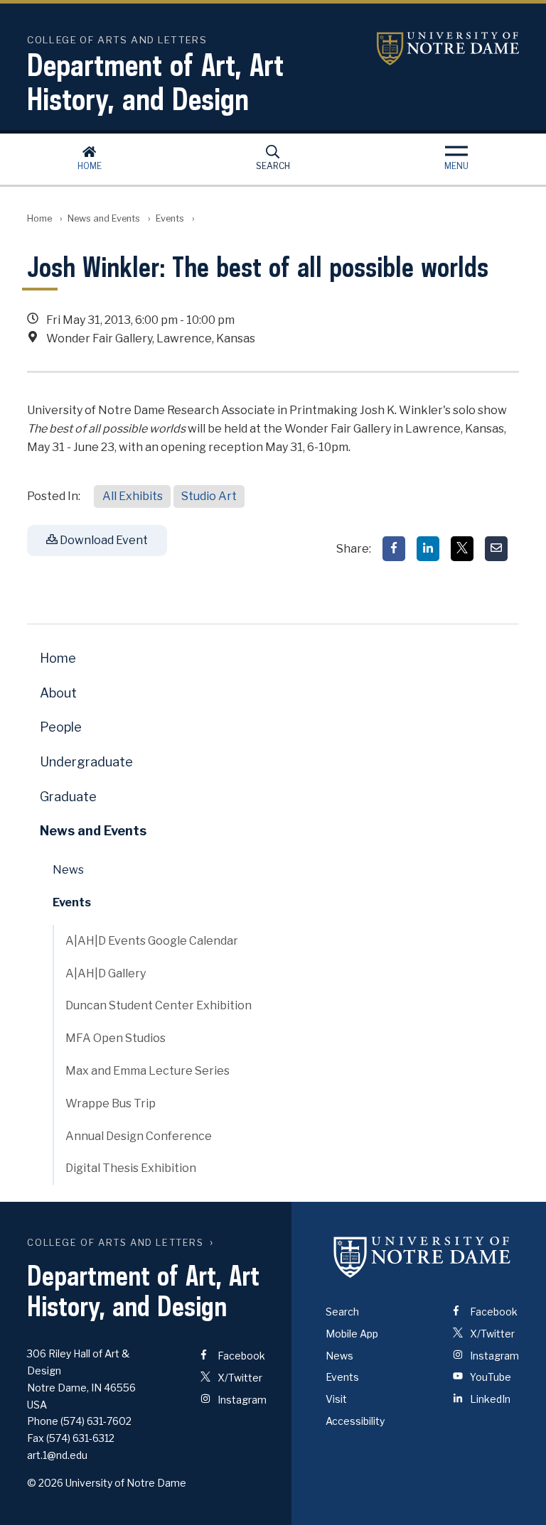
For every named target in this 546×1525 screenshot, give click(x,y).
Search (273, 166)
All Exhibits (132, 496)
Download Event (103, 540)
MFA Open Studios (115, 1038)
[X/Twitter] (462, 548)
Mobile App (352, 1334)
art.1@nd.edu (57, 1455)
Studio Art (209, 496)
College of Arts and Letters (115, 1242)
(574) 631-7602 (96, 1421)
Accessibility (355, 1421)
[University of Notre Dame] (422, 1257)
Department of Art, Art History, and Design (155, 82)
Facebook (240, 1356)
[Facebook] (393, 548)
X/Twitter (238, 1378)
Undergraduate (86, 761)
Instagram (241, 1400)
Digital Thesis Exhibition (130, 1168)
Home (89, 166)
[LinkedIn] (428, 548)
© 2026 (45, 1483)
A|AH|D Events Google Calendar (151, 941)
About (58, 692)
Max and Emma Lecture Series (147, 1071)
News (68, 870)
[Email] (496, 548)
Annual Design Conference (138, 1136)
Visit (336, 1399)
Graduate (68, 796)
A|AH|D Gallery (105, 973)
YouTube (489, 1377)
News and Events (104, 218)
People (61, 727)
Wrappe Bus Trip (110, 1103)
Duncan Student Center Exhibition (158, 1005)
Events (170, 218)
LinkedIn (489, 1399)
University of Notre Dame (448, 48)
